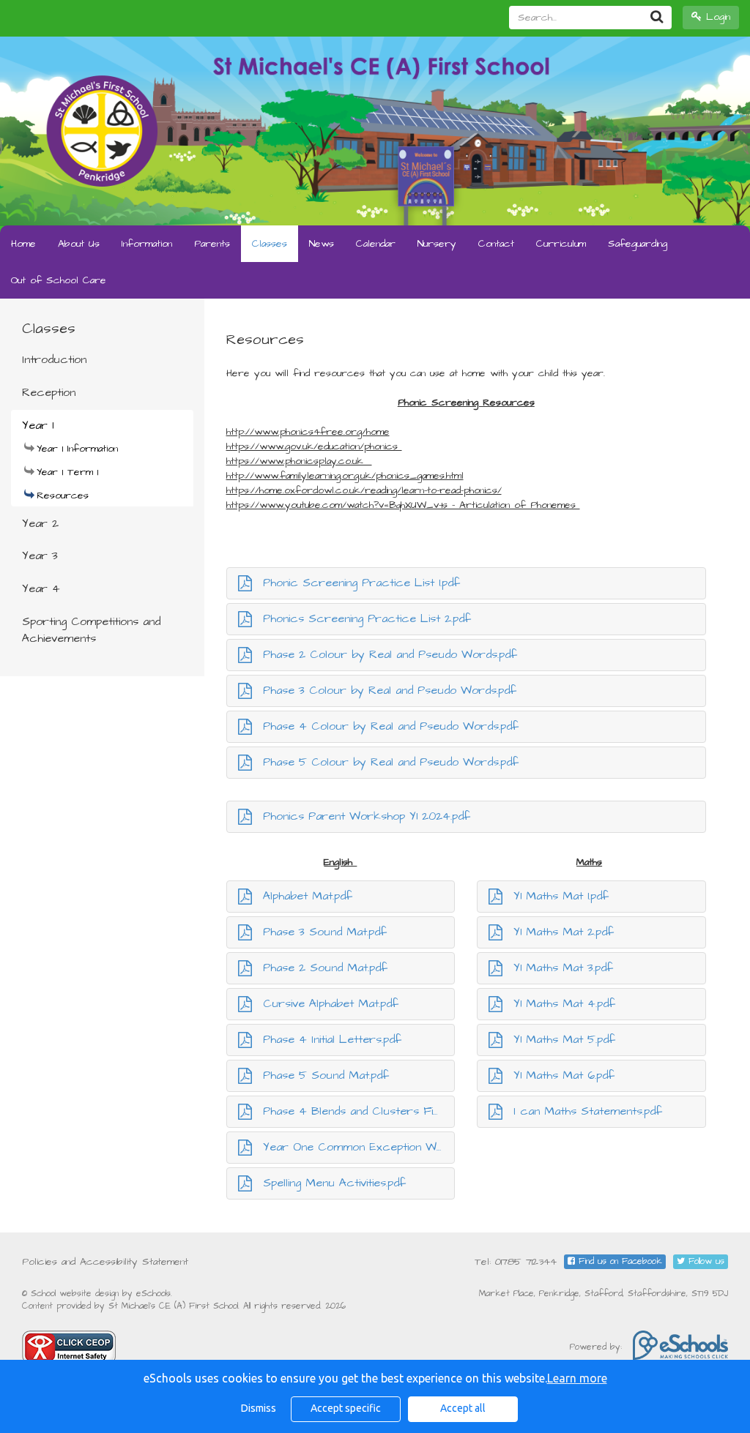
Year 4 (41, 588)
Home (23, 243)
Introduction (54, 359)
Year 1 (37, 425)
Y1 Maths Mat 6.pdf (564, 1075)
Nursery (436, 243)
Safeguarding (637, 243)
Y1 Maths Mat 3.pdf (563, 967)
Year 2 (40, 523)
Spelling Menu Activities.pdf (334, 1183)
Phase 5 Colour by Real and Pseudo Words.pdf (391, 762)
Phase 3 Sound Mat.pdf (325, 932)
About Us (79, 243)
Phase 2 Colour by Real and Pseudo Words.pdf (390, 654)
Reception (48, 392)
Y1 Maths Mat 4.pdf (564, 1003)
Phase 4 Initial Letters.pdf (332, 1039)
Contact (496, 243)
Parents (212, 243)
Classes (269, 243)
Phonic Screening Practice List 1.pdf (361, 583)
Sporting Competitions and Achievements (91, 629)
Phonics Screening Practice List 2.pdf (367, 618)
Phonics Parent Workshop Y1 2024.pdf (366, 816)
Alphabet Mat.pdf (307, 896)
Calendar (376, 243)
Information (147, 243)
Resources (63, 495)
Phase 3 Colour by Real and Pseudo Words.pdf (389, 690)
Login (716, 17)
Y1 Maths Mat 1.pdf (561, 896)
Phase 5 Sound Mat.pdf (326, 1075)
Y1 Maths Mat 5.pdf (564, 1039)
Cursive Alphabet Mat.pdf (330, 1003)
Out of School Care (58, 280)
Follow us (704, 1261)
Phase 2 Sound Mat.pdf (325, 967)
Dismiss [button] (258, 1408)
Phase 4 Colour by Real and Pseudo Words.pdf (391, 726)
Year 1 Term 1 (67, 472)
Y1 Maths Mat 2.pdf (563, 932)
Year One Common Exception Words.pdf (359, 1147)
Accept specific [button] (346, 1408)
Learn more (577, 1378)
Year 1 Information (77, 448)
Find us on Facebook (618, 1261)
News (321, 243)
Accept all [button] (463, 1408)
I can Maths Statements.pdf (587, 1111)
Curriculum (561, 243)
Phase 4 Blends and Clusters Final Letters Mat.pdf (359, 1111)
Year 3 (40, 555)
